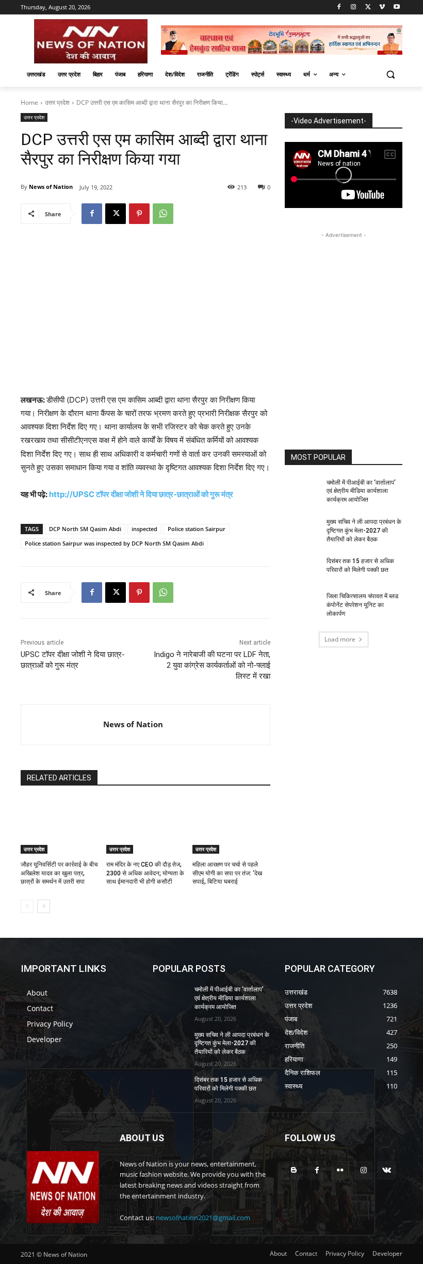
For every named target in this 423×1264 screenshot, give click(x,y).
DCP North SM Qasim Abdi (85, 529)
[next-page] (43, 906)
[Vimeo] (382, 7)
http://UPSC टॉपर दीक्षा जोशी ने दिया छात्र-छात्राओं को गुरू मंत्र (141, 494)
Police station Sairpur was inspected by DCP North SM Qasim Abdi (114, 543)
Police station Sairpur (196, 529)
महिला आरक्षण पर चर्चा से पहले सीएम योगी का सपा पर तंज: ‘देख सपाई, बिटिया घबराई (227, 873)
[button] (390, 74)
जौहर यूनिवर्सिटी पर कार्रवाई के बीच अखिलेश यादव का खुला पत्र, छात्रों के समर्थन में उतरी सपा (59, 873)
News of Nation (51, 186)
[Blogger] (294, 1170)
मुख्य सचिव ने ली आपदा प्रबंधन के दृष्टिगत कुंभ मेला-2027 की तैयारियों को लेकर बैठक (364, 530)
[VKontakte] (387, 1170)
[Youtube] (396, 7)
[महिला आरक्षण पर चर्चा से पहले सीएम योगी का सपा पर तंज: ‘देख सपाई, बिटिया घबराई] (231, 826)
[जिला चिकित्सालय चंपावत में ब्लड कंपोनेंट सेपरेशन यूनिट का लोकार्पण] (302, 604)
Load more (339, 639)
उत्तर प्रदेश (57, 102)
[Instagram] (354, 7)
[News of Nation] (62, 724)
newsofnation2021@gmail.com (203, 1217)
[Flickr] (340, 1170)
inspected (144, 529)
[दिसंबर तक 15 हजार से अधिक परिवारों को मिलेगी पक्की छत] (302, 569)
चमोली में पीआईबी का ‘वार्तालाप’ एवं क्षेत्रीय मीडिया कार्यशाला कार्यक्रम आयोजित (361, 491)
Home (29, 102)
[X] (368, 7)
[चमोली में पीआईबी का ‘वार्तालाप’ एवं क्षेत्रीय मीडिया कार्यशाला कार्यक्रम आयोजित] (302, 490)
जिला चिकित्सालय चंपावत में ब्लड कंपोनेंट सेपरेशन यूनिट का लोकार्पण (362, 605)
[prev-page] (27, 906)
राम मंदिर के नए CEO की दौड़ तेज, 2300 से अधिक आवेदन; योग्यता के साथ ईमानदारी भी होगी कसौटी (145, 873)
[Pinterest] (139, 213)
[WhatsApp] (163, 213)
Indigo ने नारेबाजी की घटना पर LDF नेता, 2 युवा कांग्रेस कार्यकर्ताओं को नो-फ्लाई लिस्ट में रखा (212, 665)
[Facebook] (339, 7)
